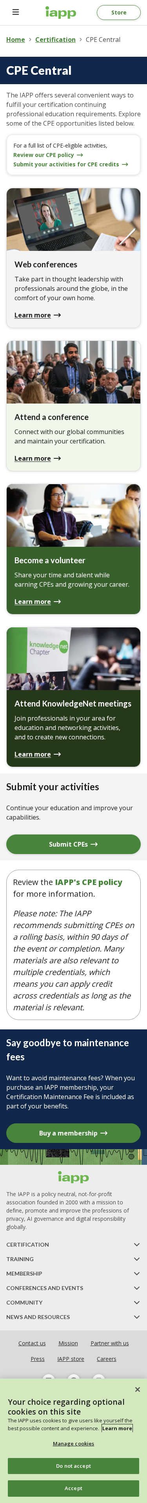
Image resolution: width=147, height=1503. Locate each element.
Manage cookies (73, 1443)
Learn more (117, 1428)
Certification (55, 39)
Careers (106, 1358)
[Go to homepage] (60, 12)
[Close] (137, 1389)
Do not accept (73, 1465)
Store (119, 12)
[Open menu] (15, 12)
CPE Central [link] (103, 39)
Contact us (32, 1343)
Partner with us (110, 1343)
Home (15, 39)
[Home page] (73, 1177)
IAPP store (70, 1358)
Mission (68, 1343)
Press (38, 1358)
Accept (73, 1488)
